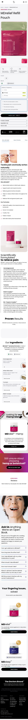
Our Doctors (12, 699)
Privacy (20, 704)
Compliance (12, 704)
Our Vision (12, 698)
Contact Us (12, 706)
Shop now (14, 446)
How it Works (17, 140)
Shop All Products (5, 699)
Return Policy (22, 701)
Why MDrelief (5, 140)
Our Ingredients (13, 701)
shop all (11, 65)
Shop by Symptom (3, 702)
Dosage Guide (13, 703)
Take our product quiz (14, 467)
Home (7, 65)
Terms (20, 703)
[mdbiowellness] (14, 2)
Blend (2, 81)
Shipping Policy (22, 699)
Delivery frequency (7, 87)
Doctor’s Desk (22, 698)
